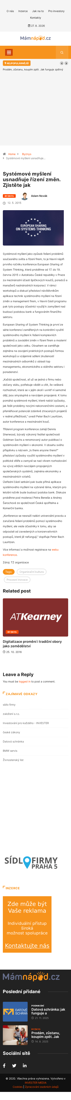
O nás (10, 11)
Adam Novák (39, 195)
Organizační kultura (32, 571)
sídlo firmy (9, 704)
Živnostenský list (13, 759)
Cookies (18, 1086)
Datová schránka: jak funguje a (48, 1011)
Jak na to (38, 11)
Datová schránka (13, 741)
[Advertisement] (35, 114)
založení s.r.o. (11, 713)
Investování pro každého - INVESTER (26, 723)
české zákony (11, 732)
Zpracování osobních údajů (42, 1086)
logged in (24, 681)
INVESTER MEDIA (35, 1082)
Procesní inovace (17, 579)
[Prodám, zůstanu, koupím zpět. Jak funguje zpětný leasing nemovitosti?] (15, 1035)
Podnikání (37, 1005)
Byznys (26, 154)
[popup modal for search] (62, 52)
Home (12, 154)
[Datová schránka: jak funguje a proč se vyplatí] (15, 1012)
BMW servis (10, 750)
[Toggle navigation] (9, 52)
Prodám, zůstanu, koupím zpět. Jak (45, 1035)
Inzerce (23, 11)
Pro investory (56, 11)
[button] (62, 63)
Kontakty (35, 17)
